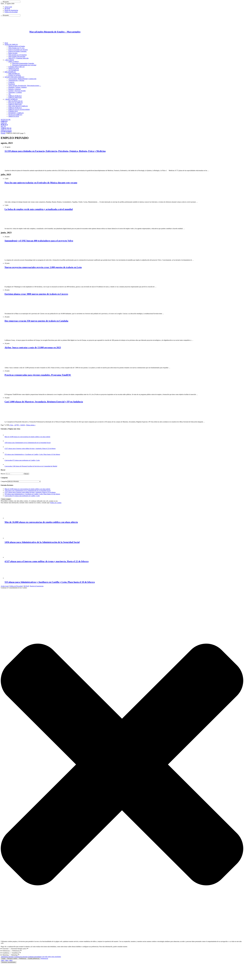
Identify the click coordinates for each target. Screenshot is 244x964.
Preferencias (22, 958)
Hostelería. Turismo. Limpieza (17, 87)
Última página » (31, 425)
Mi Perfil (7, 8)
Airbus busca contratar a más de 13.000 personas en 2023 (33, 347)
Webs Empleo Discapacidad (16, 56)
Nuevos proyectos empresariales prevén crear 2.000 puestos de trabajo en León (43, 267)
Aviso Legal (8, 7)
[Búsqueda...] (1, 15)
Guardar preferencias (34, 958)
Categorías (4, 481)
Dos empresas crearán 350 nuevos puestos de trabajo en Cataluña (36, 321)
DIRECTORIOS (13, 61)
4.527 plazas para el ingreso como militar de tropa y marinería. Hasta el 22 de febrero (30, 448)
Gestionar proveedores (34, 956)
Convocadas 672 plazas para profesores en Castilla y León (22, 460)
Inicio (6, 43)
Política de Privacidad (16, 586)
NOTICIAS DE (5, 120)
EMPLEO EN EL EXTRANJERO (19, 109)
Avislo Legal (4, 586)
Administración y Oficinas (16, 80)
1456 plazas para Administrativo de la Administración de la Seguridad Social (28, 442)
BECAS (6, 127)
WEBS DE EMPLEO (11, 44)
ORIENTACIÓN (13, 68)
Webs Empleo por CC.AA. (16, 48)
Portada (3, 133)
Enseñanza (11, 84)
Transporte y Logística (15, 92)
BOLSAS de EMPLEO (15, 102)
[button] (122, 765)
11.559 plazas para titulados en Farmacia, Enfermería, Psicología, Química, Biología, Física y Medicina (55, 151)
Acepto (3, 958)
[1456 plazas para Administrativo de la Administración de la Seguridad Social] (6, 441)
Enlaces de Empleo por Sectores (18, 49)
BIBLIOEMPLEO (10, 72)
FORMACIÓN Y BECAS (16, 67)
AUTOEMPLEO (13, 70)
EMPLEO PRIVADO (15, 97)
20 (22, 425)
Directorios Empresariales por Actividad (24, 65)
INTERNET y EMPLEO (16, 113)
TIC (9, 94)
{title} (2, 960)
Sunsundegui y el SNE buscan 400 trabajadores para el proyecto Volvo (39, 240)
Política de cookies (55, 502)
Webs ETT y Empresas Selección (18, 58)
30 (24, 425)
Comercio (11, 82)
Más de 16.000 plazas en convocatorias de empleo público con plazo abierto (27, 437)
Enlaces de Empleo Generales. (17, 51)
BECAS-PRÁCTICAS (15, 101)
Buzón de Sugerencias (11, 10)
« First (11, 425)
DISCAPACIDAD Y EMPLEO (18, 106)
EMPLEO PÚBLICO (15, 96)
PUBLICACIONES (14, 75)
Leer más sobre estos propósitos (51, 956)
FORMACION (13, 111)
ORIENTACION (13, 116)
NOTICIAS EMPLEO (15, 114)
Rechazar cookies (12, 958)
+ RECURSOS (9, 60)
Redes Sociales (12, 53)
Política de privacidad (11, 12)
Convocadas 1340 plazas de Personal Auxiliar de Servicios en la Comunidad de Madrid (31, 466)
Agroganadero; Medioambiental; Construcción (22, 79)
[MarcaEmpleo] (10, 39)
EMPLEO (4, 124)
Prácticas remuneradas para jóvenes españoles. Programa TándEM (38, 375)
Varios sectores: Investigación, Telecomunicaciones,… (24, 85)
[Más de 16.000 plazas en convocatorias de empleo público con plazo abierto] (6, 435)
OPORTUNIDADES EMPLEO (14, 77)
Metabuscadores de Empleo (16, 46)
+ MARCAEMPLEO (11, 99)
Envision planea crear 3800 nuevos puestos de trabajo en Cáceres (36, 294)
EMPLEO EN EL (6, 130)
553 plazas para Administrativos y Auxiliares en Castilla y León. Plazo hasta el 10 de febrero (32, 454)
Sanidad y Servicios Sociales (17, 90)
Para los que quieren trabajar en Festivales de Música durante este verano (41, 182)
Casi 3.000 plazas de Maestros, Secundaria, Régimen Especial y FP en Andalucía (44, 401)
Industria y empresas (14, 89)
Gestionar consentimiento (9, 962)
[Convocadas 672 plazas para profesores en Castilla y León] (6, 458)
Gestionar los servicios (21, 956)
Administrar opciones (7, 956)
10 (21, 425)
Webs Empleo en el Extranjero (17, 55)
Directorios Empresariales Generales (23, 63)
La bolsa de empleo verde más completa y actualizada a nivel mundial (39, 209)
